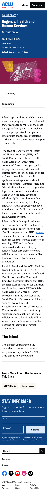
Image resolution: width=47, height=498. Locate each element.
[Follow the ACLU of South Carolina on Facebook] (4, 474)
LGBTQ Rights (11, 32)
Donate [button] (36, 5)
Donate (6, 459)
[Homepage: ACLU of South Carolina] (11, 5)
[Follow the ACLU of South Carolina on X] (11, 474)
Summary (10, 93)
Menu (25, 5)
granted (39, 232)
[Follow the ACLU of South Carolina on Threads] (30, 474)
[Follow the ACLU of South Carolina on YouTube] (17, 474)
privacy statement (35, 440)
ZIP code (7, 428)
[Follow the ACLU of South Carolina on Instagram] (24, 474)
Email (5, 418)
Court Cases (9, 15)
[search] (42, 451)
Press (5, 465)
